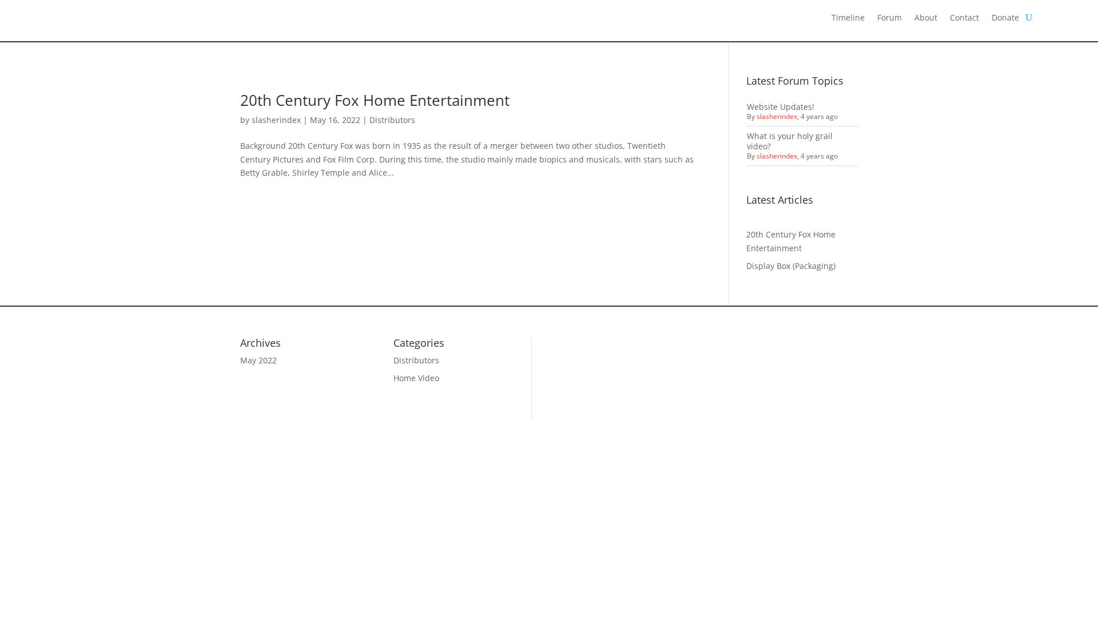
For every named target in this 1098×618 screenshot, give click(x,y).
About (925, 18)
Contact (964, 18)
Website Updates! (780, 106)
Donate (1005, 18)
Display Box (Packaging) (791, 265)
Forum (889, 18)
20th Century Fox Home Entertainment (375, 100)
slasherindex (276, 119)
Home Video (416, 378)
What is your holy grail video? (790, 141)
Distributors (392, 119)
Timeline (848, 18)
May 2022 (258, 360)
